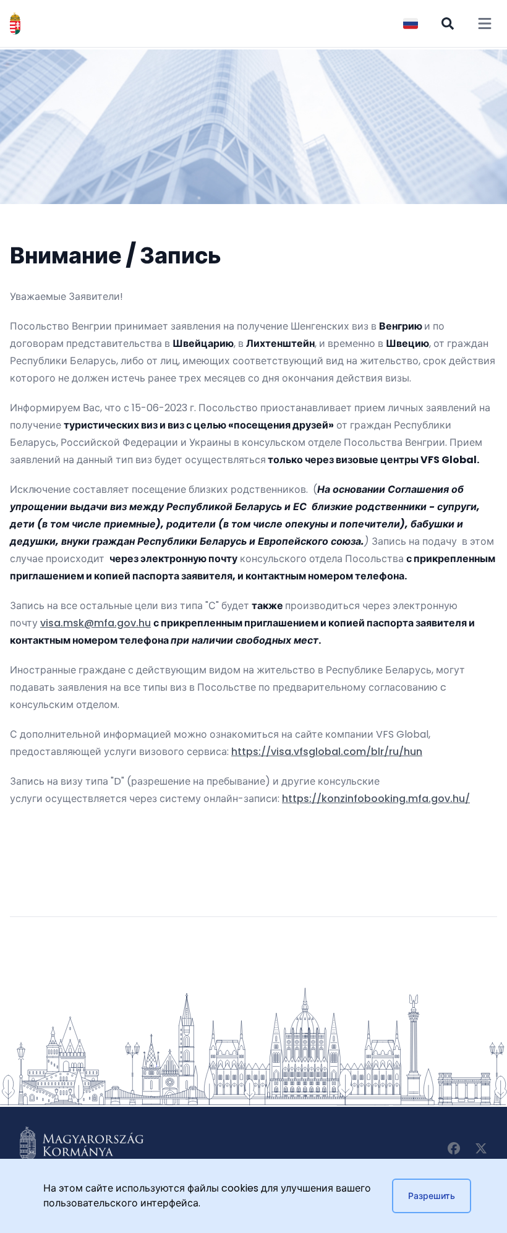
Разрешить (431, 1196)
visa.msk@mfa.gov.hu (95, 623)
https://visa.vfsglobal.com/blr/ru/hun (326, 751)
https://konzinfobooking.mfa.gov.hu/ (376, 798)
